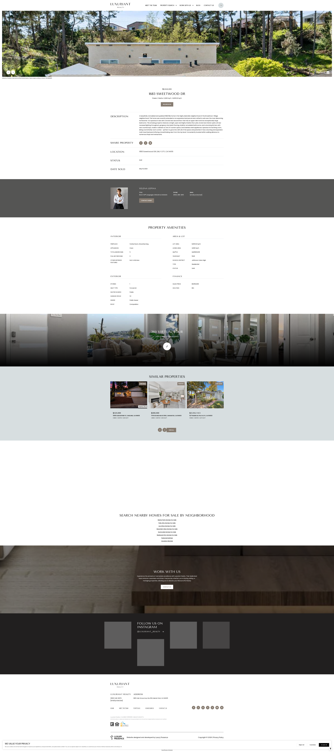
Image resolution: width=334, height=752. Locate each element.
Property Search (167, 5)
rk (165, 520)
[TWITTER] (212, 707)
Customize (313, 745)
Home (112, 708)
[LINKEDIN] (203, 707)
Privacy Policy (218, 737)
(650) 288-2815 (178, 195)
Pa (163, 520)
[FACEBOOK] (193, 707)
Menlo (160, 520)
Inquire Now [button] (167, 104)
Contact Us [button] (167, 587)
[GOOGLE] (222, 707)
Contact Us (163, 708)
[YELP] (207, 707)
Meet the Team (151, 5)
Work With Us (185, 5)
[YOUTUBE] (217, 707)
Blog (198, 5)
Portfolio (137, 708)
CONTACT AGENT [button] (146, 200)
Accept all (324, 745)
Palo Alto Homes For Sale (167, 523)
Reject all (301, 745)
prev (8, 72)
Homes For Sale (171, 520)
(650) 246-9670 (116, 698)
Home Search (149, 708)
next (13, 72)
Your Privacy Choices (167, 750)
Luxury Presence (162, 737)
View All (171, 430)
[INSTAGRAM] (198, 707)
